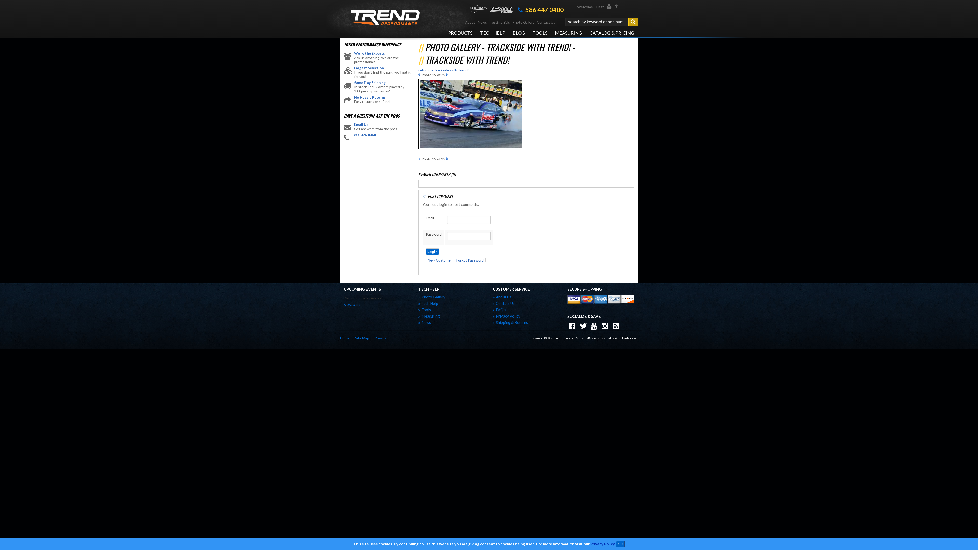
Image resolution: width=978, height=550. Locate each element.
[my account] (609, 7)
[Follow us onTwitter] (583, 326)
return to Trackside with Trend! (443, 70)
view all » (352, 305)
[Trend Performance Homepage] (384, 18)
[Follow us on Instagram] (605, 326)
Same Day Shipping (370, 83)
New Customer (440, 260)
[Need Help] (616, 7)
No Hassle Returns (370, 97)
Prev (419, 74)
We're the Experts (369, 53)
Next (447, 74)
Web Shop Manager (626, 337)
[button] (601, 22)
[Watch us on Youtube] (594, 326)
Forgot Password (470, 260)
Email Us (361, 124)
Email (430, 218)
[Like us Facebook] (572, 326)
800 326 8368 (365, 135)
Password (434, 234)
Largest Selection (369, 68)
